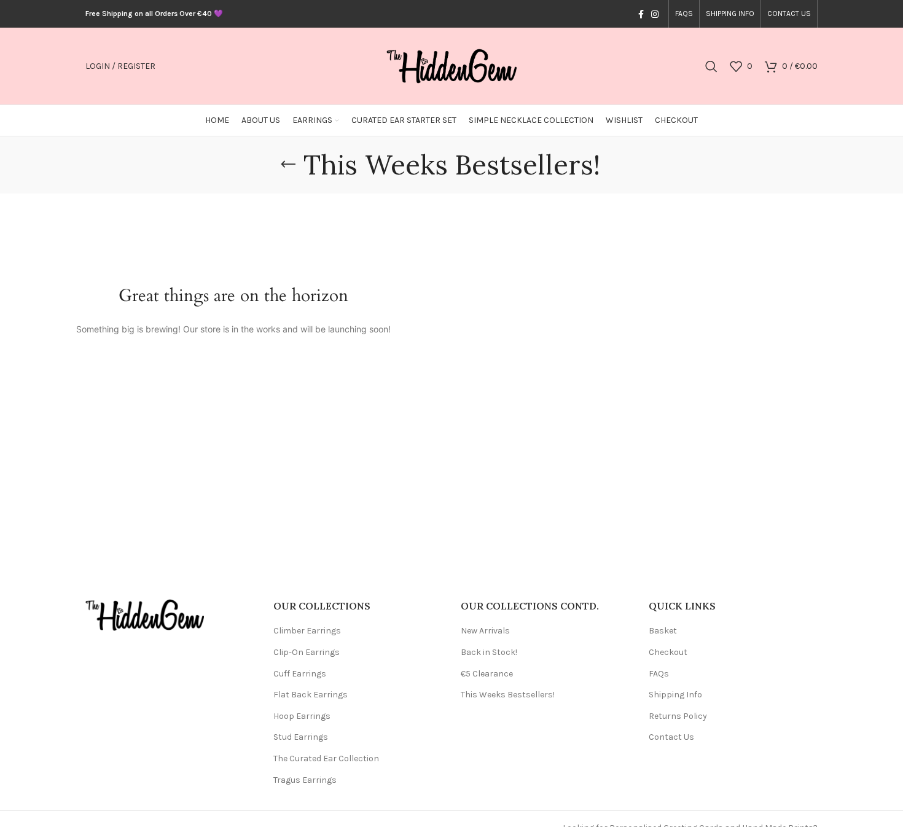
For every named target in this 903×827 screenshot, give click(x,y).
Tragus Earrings (305, 780)
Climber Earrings (307, 630)
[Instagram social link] (654, 14)
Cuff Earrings (299, 673)
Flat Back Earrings (310, 694)
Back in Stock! (489, 652)
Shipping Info (675, 694)
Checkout (668, 652)
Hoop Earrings (301, 716)
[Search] (711, 66)
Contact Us (671, 737)
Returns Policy (678, 716)
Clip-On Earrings (306, 652)
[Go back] (288, 164)
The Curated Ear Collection (326, 758)
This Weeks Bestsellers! (508, 694)
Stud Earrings (300, 737)
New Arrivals (485, 630)
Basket (663, 630)
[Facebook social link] (641, 14)
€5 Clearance (487, 673)
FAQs (659, 673)
